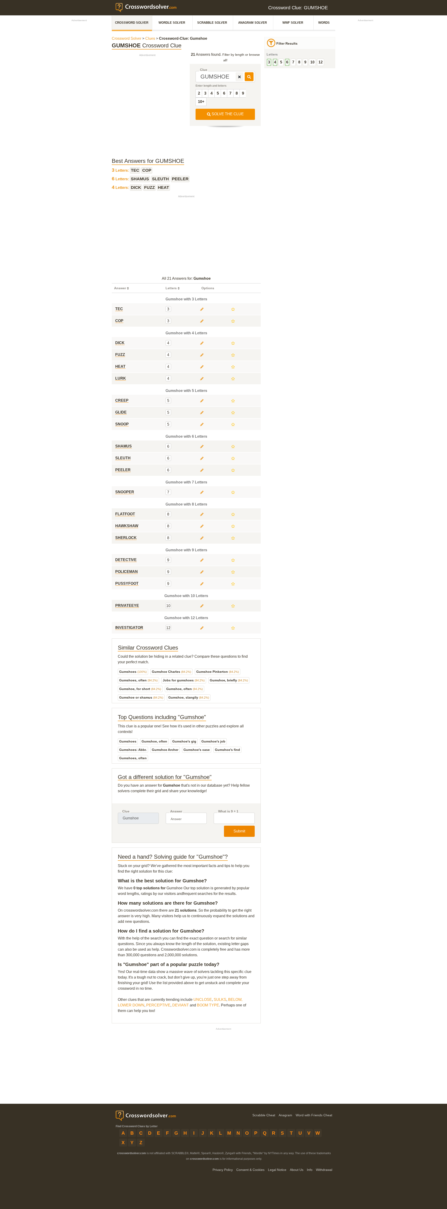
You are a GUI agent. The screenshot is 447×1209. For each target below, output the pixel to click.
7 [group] (293, 62)
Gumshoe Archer (165, 750)
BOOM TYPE (208, 1005)
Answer (176, 811)
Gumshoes (133, 671)
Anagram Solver (252, 22)
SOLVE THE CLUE (227, 114)
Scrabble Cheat (263, 1115)
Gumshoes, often (138, 680)
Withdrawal (324, 1170)
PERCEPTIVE (158, 1005)
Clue (203, 69)
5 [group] (281, 62)
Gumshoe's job (213, 741)
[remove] (239, 76)
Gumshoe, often (184, 689)
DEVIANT (180, 1005)
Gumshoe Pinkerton (217, 671)
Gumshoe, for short (140, 689)
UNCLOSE (202, 1000)
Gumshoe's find (227, 750)
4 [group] (275, 62)
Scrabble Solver (212, 22)
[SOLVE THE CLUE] (249, 76)
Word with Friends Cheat (314, 1115)
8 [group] (299, 62)
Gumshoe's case (196, 750)
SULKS (220, 1000)
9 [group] (305, 62)
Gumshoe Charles (171, 671)
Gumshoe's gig (184, 741)
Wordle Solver (172, 22)
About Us (296, 1170)
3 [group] (269, 62)
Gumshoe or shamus (141, 697)
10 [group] (312, 62)
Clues (150, 38)
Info (309, 1170)
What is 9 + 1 (228, 811)
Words (324, 22)
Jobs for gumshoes (184, 680)
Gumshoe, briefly (229, 680)
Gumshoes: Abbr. (133, 750)
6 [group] (287, 62)
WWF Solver (292, 22)
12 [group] (320, 62)
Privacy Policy (223, 1170)
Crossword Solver (131, 22)
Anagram (285, 1115)
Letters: (121, 170)
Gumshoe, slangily (188, 697)
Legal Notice (277, 1170)
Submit (239, 831)
